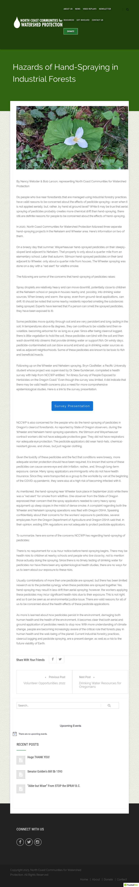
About (96, 879)
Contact (122, 879)
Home (84, 879)
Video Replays (89, 9)
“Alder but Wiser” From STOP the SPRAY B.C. (53, 786)
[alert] (70, 734)
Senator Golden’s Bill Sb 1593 (44, 771)
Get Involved (83, 20)
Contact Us (97, 20)
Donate (70, 31)
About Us (68, 9)
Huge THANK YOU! (38, 757)
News (77, 9)
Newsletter (105, 9)
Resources (69, 20)
